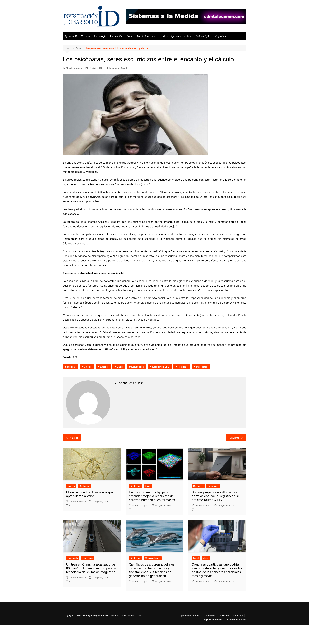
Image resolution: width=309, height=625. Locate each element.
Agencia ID (70, 36)
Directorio (209, 615)
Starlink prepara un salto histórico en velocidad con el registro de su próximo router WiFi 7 (216, 496)
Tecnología (100, 36)
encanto (104, 366)
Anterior (74, 437)
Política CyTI (202, 36)
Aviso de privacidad (236, 619)
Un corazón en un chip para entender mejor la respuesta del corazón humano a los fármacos (152, 496)
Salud (129, 36)
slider (205, 558)
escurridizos (137, 366)
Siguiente (234, 437)
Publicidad (224, 615)
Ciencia (85, 36)
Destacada (114, 68)
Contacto (238, 615)
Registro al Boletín (212, 619)
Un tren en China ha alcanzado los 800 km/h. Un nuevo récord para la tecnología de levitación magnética (91, 568)
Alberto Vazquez (74, 68)
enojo (120, 366)
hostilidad (183, 366)
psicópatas (201, 366)
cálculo (88, 366)
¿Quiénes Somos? (190, 615)
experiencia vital (160, 366)
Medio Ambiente (146, 36)
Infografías (220, 36)
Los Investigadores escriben (175, 36)
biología (71, 366)
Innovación (116, 36)
